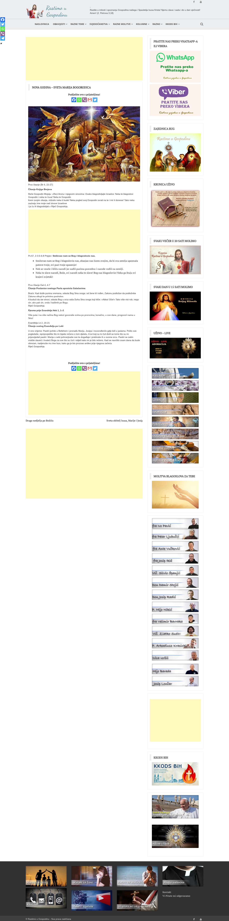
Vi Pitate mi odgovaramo (176, 896)
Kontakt (166, 892)
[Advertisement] (84, 59)
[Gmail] (89, 99)
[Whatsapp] (79, 99)
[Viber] (84, 99)
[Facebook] (74, 99)
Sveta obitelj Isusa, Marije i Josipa (125, 420)
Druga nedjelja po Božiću (39, 420)
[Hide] (1, 43)
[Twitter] (95, 99)
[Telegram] (2, 38)
